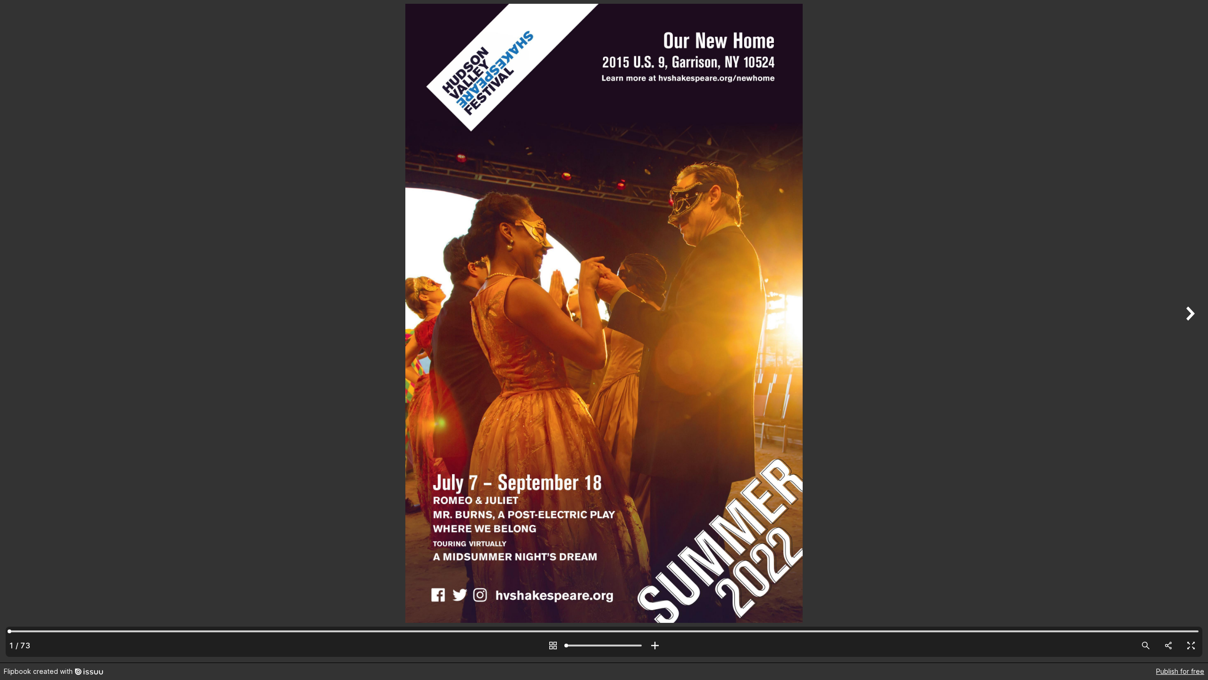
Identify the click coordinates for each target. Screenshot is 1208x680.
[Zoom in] (655, 645)
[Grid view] (553, 645)
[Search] (1145, 645)
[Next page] (1189, 331)
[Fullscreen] (1191, 645)
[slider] (604, 645)
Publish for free (1180, 671)
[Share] (1168, 645)
